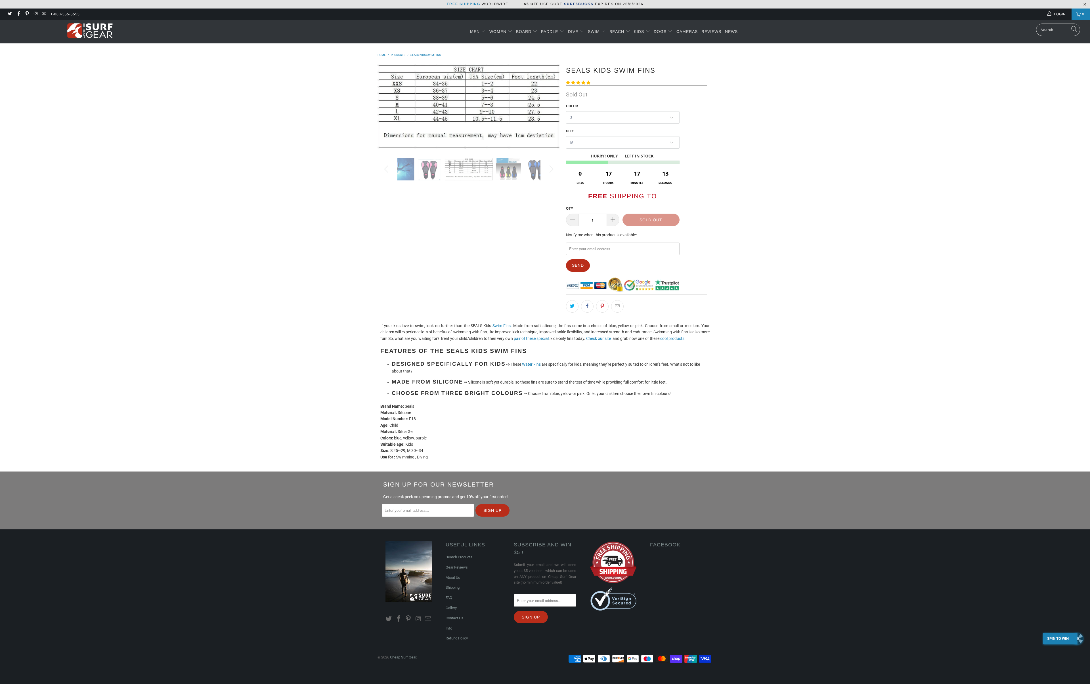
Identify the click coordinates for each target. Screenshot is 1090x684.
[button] (578, 82)
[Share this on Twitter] (572, 306)
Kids (639, 31)
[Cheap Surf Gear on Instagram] (35, 14)
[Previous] (387, 106)
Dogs (661, 31)
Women (497, 31)
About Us (453, 577)
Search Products (459, 557)
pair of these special (531, 338)
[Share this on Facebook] (587, 306)
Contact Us (454, 618)
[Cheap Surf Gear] (90, 31)
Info (449, 628)
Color (572, 106)
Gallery (451, 608)
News (731, 31)
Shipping (453, 587)
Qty (569, 208)
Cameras (687, 31)
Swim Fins (501, 325)
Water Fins (531, 364)
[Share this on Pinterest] (602, 306)
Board (523, 31)
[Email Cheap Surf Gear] (43, 14)
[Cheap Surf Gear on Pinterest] (26, 14)
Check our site (598, 338)
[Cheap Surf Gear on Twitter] (9, 14)
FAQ (449, 597)
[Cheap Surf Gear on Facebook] (18, 14)
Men (475, 31)
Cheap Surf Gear (403, 657)
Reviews (711, 31)
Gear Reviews (457, 567)
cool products (672, 338)
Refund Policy (457, 638)
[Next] (550, 106)
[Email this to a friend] (617, 306)
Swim (594, 31)
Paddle (549, 31)
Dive (573, 31)
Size (570, 131)
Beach (617, 31)
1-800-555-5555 (65, 14)
